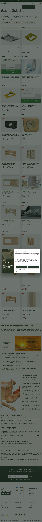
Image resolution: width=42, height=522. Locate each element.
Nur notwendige (21, 266)
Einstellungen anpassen (21, 269)
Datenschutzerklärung (22, 263)
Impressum (17, 263)
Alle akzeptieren (33, 266)
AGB (28, 263)
